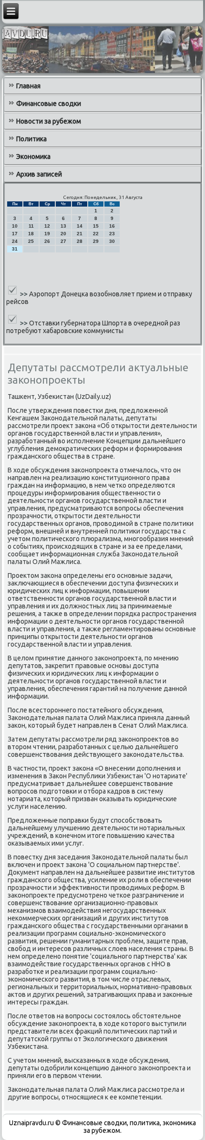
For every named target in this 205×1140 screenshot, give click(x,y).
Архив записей (39, 174)
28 (79, 241)
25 (31, 241)
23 (112, 233)
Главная (28, 86)
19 (47, 233)
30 (112, 241)
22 (96, 233)
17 (15, 233)
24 (15, 241)
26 (47, 241)
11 (31, 226)
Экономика (33, 156)
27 (63, 241)
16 (112, 226)
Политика (31, 139)
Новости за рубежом (48, 121)
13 (63, 226)
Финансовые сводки (48, 103)
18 (31, 233)
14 (79, 226)
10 (15, 226)
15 (96, 226)
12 (47, 226)
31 (15, 248)
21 (79, 233)
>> (24, 294)
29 (96, 241)
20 (63, 233)
